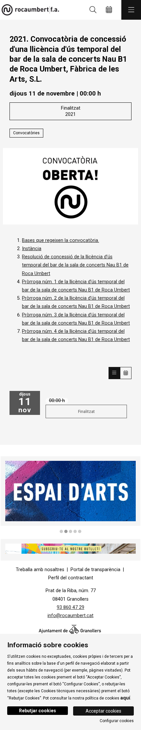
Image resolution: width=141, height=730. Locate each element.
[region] (70, 495)
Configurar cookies (117, 721)
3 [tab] (70, 531)
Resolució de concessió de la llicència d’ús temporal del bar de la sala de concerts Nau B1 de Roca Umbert (75, 265)
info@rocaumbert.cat (70, 615)
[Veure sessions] (114, 373)
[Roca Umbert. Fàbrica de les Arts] (28, 9)
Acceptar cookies (103, 711)
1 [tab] (61, 531)
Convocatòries (26, 133)
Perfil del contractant (70, 578)
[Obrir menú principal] (131, 10)
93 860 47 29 (70, 607)
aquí (125, 698)
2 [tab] (66, 531)
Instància (31, 248)
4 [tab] (75, 531)
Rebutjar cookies (37, 710)
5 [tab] (79, 531)
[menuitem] (40, 570)
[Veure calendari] (125, 373)
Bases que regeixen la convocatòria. (60, 240)
